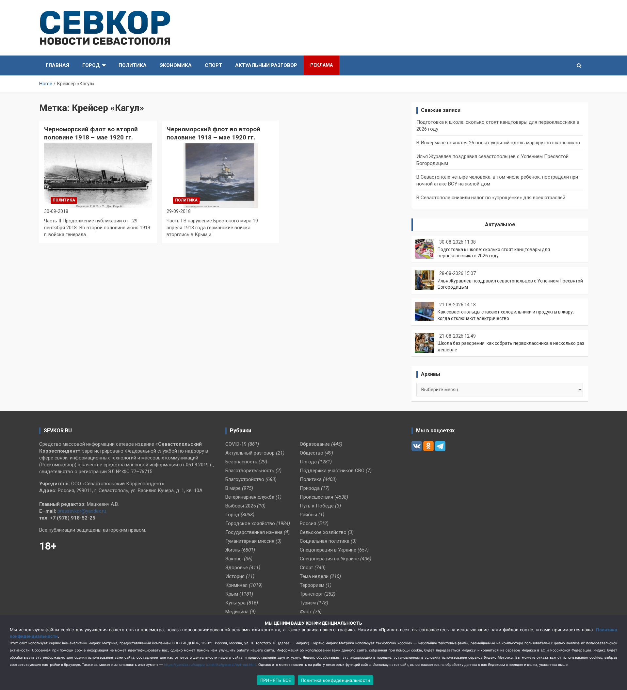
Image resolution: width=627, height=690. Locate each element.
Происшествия (316, 497)
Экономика (176, 65)
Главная (57, 65)
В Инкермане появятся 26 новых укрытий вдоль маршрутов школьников (498, 143)
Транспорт (311, 594)
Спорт (213, 65)
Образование (315, 444)
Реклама (321, 65)
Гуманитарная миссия (249, 541)
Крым (231, 594)
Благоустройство (244, 479)
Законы (234, 559)
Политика (133, 65)
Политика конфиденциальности (335, 680)
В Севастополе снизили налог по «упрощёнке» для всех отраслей (490, 198)
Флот (306, 612)
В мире (233, 488)
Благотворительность (249, 470)
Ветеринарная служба (249, 497)
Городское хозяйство (250, 523)
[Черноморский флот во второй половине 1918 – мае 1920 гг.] (98, 175)
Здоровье (236, 567)
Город (91, 65)
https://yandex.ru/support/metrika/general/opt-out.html (210, 665)
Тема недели (314, 576)
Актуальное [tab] (500, 224)
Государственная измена (253, 532)
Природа (310, 488)
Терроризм (312, 585)
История (235, 576)
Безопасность (241, 462)
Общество (311, 453)
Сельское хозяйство (323, 532)
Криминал (236, 585)
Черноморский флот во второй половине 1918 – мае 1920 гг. (91, 133)
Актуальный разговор (266, 65)
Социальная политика (324, 541)
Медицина (237, 612)
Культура (235, 603)
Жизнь (232, 550)
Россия (308, 523)
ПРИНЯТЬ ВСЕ (275, 680)
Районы (308, 515)
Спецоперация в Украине (328, 550)
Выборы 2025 (240, 506)
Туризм (308, 603)
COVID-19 (236, 444)
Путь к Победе (317, 506)
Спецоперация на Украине (329, 559)
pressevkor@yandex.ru (81, 511)
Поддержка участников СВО (332, 470)
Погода (308, 462)
